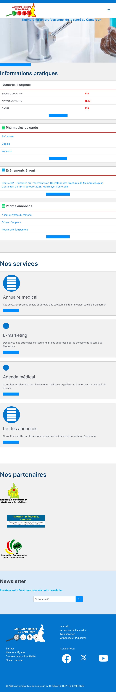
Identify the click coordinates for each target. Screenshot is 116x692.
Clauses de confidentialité (20, 656)
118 (87, 93)
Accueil (64, 626)
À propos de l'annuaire (73, 630)
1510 (87, 100)
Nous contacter (15, 660)
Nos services (67, 633)
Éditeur (10, 648)
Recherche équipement (15, 229)
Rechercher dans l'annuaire (15, 64)
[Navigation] (109, 10)
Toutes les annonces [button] (58, 236)
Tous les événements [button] (58, 194)
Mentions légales (15, 652)
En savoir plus (11, 310)
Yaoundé (7, 151)
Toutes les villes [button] (58, 158)
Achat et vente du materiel (17, 214)
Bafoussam (8, 136)
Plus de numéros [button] (58, 115)
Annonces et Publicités (73, 637)
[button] (10, 183)
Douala (6, 143)
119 (87, 108)
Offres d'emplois (11, 222)
